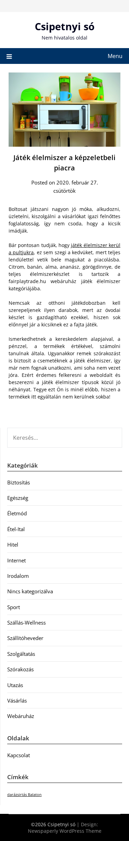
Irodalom (18, 575)
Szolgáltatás (21, 653)
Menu (115, 56)
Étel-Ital (16, 529)
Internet (16, 560)
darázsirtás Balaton (24, 794)
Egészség (17, 497)
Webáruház (20, 716)
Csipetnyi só (65, 26)
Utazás (15, 685)
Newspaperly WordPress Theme (64, 831)
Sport (13, 607)
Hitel (12, 544)
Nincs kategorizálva (30, 591)
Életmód (17, 513)
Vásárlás (17, 700)
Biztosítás (18, 482)
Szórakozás (20, 669)
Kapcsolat (18, 755)
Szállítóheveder (25, 638)
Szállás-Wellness (26, 622)
